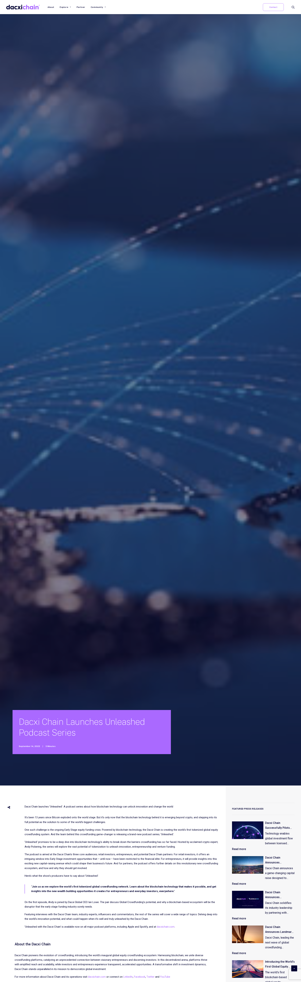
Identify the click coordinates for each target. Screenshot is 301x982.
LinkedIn (128, 976)
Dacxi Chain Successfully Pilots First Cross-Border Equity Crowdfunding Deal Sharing (278, 825)
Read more (239, 849)
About (51, 7)
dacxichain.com (166, 926)
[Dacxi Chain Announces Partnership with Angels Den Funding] (247, 899)
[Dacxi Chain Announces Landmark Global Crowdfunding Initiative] (247, 934)
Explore (64, 7)
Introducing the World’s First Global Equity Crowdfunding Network (280, 964)
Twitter (150, 976)
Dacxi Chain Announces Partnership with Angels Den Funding (278, 895)
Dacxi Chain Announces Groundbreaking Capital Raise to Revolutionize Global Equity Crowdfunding (278, 860)
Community (97, 7)
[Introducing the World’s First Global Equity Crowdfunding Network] (247, 969)
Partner (81, 7)
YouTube (165, 976)
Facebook (139, 976)
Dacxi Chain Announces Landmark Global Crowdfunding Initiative (279, 929)
